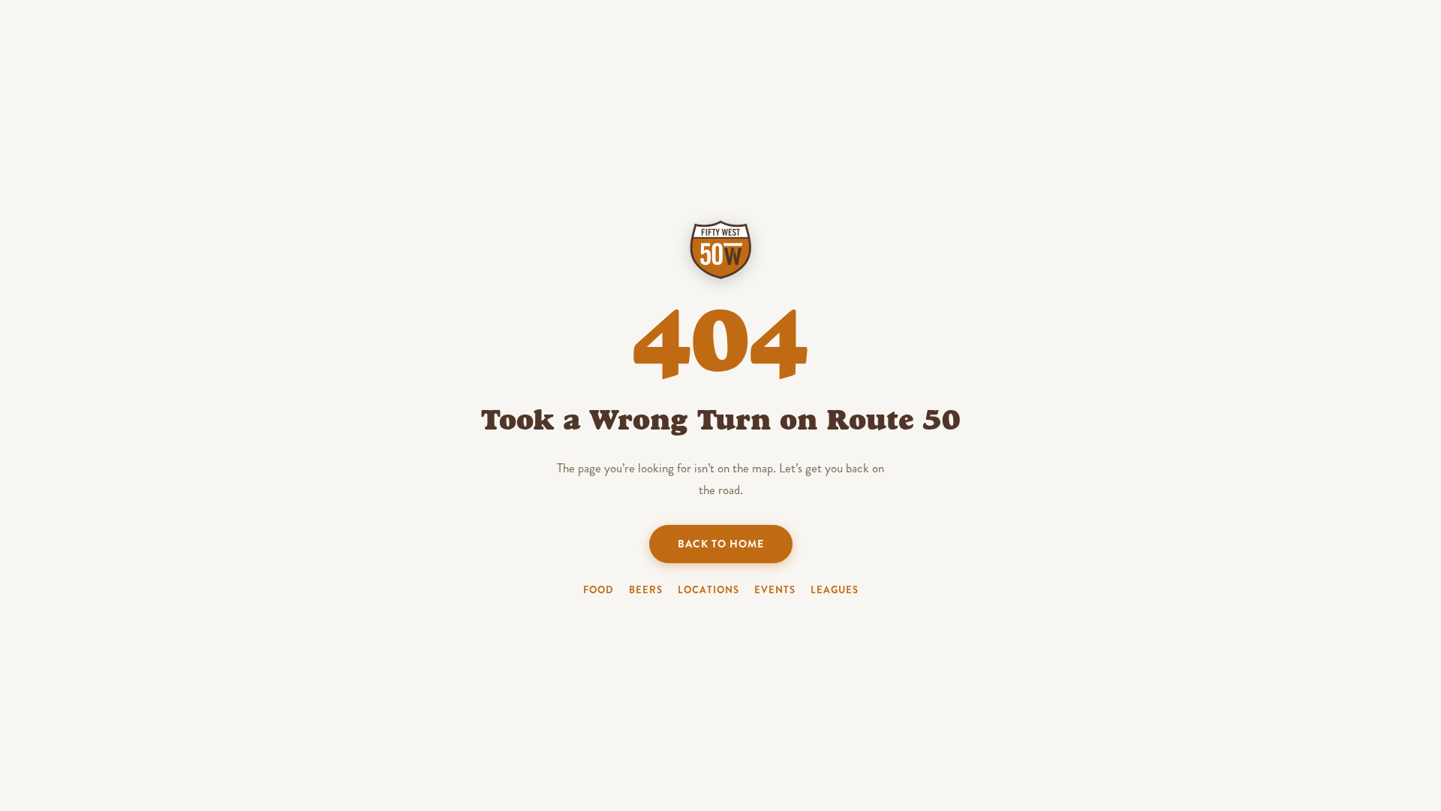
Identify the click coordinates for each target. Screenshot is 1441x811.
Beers (646, 590)
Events (775, 590)
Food (598, 590)
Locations (708, 590)
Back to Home (721, 543)
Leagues (835, 590)
